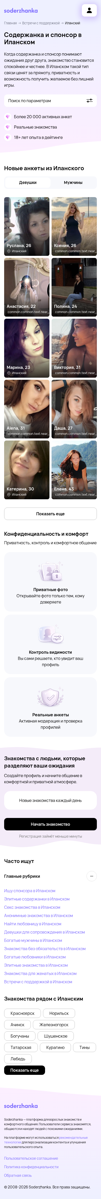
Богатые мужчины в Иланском (33, 940)
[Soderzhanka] (21, 10)
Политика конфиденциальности (31, 1166)
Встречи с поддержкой (41, 23)
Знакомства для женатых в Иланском (40, 973)
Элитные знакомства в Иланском (36, 965)
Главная (10, 23)
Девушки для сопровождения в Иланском (44, 932)
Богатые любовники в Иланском (35, 957)
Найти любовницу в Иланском (32, 924)
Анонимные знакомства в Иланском (38, 915)
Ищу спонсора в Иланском (29, 890)
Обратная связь (18, 1175)
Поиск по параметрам (29, 100)
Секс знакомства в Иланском (32, 907)
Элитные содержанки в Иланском (37, 899)
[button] (22, 1013)
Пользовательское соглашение (31, 1158)
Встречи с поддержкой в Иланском (38, 982)
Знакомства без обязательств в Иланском (45, 948)
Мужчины (73, 182)
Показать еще (50, 514)
